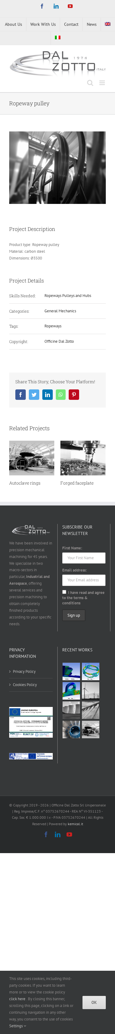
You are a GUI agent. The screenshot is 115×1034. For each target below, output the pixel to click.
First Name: (72, 548)
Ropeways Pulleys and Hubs (67, 295)
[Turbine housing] (71, 710)
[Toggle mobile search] (90, 83)
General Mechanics (60, 311)
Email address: (74, 570)
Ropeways (52, 326)
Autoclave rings (24, 483)
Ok (94, 1002)
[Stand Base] (91, 671)
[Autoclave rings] (91, 729)
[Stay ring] (91, 710)
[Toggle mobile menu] (102, 83)
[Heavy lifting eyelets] (71, 690)
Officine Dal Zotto (59, 341)
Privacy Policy (24, 671)
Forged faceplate (77, 483)
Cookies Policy (25, 684)
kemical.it (75, 823)
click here (17, 998)
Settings (16, 1025)
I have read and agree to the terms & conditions (83, 598)
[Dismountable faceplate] (71, 671)
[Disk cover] (71, 729)
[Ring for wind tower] (91, 690)
